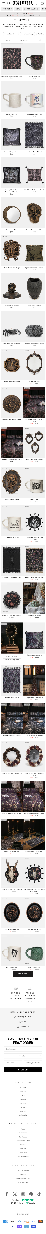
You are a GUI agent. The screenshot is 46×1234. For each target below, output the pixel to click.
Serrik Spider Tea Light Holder (11, 343)
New (18, 9)
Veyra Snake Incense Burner (12, 381)
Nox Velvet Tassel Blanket (34, 152)
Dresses (7, 9)
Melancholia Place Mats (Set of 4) (34, 851)
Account (23, 1087)
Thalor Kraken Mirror (34, 381)
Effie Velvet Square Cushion (34, 655)
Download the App (23, 1141)
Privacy (23, 1174)
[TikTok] (39, 1193)
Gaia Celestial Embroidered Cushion (34, 190)
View (7, 40)
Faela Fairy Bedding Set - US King (11, 813)
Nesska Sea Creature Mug (11, 537)
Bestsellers (31, 9)
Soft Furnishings (27, 34)
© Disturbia (23, 1214)
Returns (23, 1103)
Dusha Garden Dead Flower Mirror (12, 773)
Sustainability (23, 1182)
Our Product (23, 1137)
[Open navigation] (3, 3)
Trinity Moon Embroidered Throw (11, 577)
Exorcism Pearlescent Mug (34, 114)
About (23, 1129)
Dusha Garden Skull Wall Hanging (12, 889)
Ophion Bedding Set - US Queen (12, 735)
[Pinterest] (31, 1193)
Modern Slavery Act (23, 1178)
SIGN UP (23, 1070)
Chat (24, 1021)
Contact (23, 1091)
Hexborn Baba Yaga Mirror (11, 659)
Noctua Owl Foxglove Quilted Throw (11, 76)
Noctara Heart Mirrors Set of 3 (34, 459)
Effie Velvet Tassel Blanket (11, 697)
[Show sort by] (40, 40)
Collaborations (23, 1157)
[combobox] (22, 1056)
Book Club (23, 1153)
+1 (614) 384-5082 (24, 1017)
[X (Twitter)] (15, 1193)
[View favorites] (37, 3)
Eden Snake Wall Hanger (11, 929)
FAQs (23, 1095)
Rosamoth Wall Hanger (34, 929)
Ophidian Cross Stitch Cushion (34, 268)
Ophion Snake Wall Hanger (12, 499)
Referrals (23, 1111)
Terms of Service (23, 1170)
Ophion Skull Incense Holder (34, 230)
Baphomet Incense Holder (11, 306)
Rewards (23, 1145)
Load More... (23, 974)
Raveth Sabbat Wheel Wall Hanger (12, 419)
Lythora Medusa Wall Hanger (11, 268)
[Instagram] (23, 1193)
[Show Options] (39, 1056)
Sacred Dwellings (10, 34)
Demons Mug (34, 499)
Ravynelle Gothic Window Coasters (34, 343)
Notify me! (11, 657)
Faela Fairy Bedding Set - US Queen (34, 813)
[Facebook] (7, 1193)
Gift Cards (23, 1115)
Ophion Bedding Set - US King (34, 735)
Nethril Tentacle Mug (34, 967)
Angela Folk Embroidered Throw (34, 577)
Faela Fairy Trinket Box (34, 615)
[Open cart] (42, 3)
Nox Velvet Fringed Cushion (12, 152)
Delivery (23, 1099)
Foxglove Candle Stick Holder (34, 697)
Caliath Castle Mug (11, 114)
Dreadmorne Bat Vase (34, 306)
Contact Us (24, 1027)
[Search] (8, 3)
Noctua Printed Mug (34, 76)
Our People (23, 1133)
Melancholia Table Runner (11, 851)
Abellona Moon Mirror (11, 230)
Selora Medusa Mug (12, 967)
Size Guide (23, 1107)
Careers (23, 1149)
